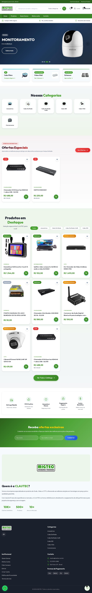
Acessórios (44, 228)
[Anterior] (4, 44)
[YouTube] (4, 534)
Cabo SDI (85, 228)
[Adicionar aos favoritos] (27, 159)
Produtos (14, 16)
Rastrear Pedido (85, 1)
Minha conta (36, 16)
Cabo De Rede (56, 228)
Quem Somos (24, 16)
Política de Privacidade (9, 575)
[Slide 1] (42, 61)
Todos (34, 228)
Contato (46, 16)
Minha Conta (6, 562)
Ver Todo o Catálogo (45, 378)
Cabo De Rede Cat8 (72, 228)
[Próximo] (88, 44)
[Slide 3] (46, 61)
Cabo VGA (50, 545)
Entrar (4, 568)
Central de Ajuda (74, 1)
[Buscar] (64, 8)
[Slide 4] (49, 61)
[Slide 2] (44, 61)
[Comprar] (26, 197)
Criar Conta (6, 572)
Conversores (51, 548)
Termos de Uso (6, 579)
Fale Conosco (6, 565)
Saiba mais (9, 51)
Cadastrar (71, 438)
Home (5, 16)
